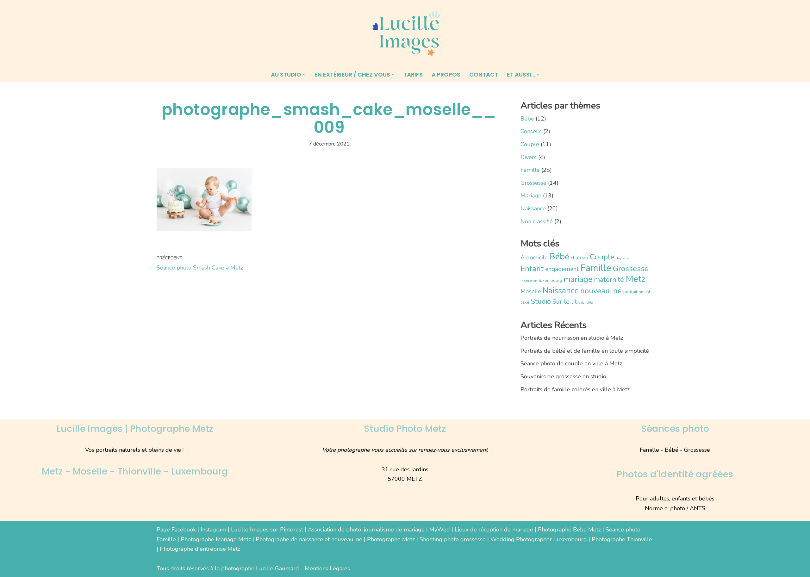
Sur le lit (564, 301)
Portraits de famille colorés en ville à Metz (575, 389)
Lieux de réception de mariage (494, 529)
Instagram (213, 529)
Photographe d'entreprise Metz (200, 549)
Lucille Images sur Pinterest (267, 529)
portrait (630, 292)
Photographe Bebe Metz (569, 529)
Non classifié (536, 221)
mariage (578, 279)
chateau (579, 257)
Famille (530, 170)
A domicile (534, 257)
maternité (609, 279)
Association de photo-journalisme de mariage (366, 529)
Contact (483, 74)
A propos (446, 74)
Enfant (532, 268)
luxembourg (550, 280)
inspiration (528, 280)
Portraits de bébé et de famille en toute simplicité (584, 351)
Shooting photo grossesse (453, 539)
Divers (528, 157)
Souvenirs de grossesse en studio (563, 376)
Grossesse (533, 183)
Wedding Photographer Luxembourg (538, 539)
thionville (585, 302)
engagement (562, 269)
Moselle (530, 291)
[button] (304, 74)
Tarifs (413, 74)
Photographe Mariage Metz (216, 539)
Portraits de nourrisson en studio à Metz (571, 338)
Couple (529, 144)
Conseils (531, 131)
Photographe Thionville (622, 539)
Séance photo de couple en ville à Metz (571, 363)
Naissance (533, 208)
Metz (635, 279)
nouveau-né (601, 291)
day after (623, 258)
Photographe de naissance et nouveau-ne (309, 539)
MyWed (439, 529)
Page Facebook (176, 529)
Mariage (530, 195)
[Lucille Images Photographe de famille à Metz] (405, 34)
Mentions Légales (327, 568)
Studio (541, 301)
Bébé (527, 118)
